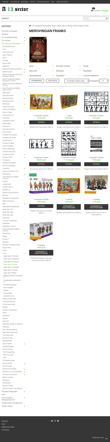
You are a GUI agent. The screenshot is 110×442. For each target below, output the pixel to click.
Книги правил (8, 287)
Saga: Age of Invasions (11, 261)
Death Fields (7, 123)
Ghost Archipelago (9, 165)
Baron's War (7, 63)
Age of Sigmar (7, 55)
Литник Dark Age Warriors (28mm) (96, 127)
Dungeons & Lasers (9, 137)
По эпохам (6, 40)
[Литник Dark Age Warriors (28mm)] (96, 102)
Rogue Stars (7, 247)
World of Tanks (8, 386)
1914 (4, 49)
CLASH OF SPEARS (9, 109)
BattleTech (6, 66)
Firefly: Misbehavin (9, 149)
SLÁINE (5, 307)
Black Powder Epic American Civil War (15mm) (12, 75)
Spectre (5, 318)
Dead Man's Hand (8, 121)
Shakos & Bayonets (9, 299)
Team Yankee (7, 343)
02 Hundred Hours (9, 46)
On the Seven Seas (9, 304)
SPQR (5, 313)
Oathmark (6, 218)
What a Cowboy (8, 377)
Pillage (5, 236)
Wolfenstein (7, 383)
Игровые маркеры (9, 285)
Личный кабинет (43, 2)
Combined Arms (8, 115)
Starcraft (6, 321)
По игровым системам (11, 44)
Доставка (24, 2)
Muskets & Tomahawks (11, 198)
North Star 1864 (8, 212)
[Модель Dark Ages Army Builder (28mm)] (41, 185)
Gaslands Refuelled (9, 163)
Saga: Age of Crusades (11, 267)
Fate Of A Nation (8, 146)
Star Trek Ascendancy (10, 329)
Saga (4, 253)
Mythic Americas (8, 201)
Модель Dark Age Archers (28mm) (68, 127)
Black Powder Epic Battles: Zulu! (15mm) (11, 89)
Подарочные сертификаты (12, 403)
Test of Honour (8, 349)
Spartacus (6, 315)
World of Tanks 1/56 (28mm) (12, 388)
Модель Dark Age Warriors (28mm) (69, 212)
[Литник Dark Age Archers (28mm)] (41, 144)
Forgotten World (8, 154)
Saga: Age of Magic (10, 273)
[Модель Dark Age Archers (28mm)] (69, 102)
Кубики (5, 290)
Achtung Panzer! (8, 52)
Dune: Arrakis (7, 132)
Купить (41, 122)
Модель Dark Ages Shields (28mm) (96, 169)
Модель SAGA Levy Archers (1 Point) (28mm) (96, 214)
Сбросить (52, 81)
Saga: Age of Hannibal (10, 256)
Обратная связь (62, 2)
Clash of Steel (7, 112)
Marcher (5, 195)
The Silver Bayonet (9, 301)
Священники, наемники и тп (12, 281)
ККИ (3, 395)
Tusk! (4, 357)
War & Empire (7, 366)
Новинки (5, 34)
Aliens (5, 58)
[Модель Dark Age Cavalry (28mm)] (41, 102)
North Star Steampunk (10, 332)
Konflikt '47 (6, 190)
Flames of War (8, 157)
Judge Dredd (7, 184)
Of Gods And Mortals (10, 220)
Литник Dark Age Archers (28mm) (41, 169)
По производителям (9, 37)
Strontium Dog (7, 338)
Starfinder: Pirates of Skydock (13, 324)
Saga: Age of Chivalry (10, 270)
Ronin (5, 250)
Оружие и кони (8, 296)
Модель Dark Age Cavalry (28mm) (41, 127)
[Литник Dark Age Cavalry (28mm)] (69, 144)
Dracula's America (9, 129)
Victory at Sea (7, 363)
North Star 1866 (8, 215)
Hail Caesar (6, 174)
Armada (5, 60)
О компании (14, 2)
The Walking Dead (9, 360)
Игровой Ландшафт (9, 391)
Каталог (5, 2)
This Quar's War (8, 335)
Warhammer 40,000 (9, 369)
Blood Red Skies (8, 101)
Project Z (6, 239)
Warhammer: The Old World (12, 372)
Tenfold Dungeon (8, 346)
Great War (6, 168)
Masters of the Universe (10, 192)
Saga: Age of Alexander (11, 259)
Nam (4, 204)
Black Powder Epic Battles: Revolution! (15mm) (11, 80)
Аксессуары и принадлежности (8, 399)
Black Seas (6, 93)
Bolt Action (6, 104)
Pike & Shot (6, 233)
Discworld (6, 126)
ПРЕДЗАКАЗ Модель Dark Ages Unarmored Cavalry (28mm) (41, 259)
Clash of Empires (8, 107)
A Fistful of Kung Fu (9, 151)
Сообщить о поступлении (68, 207)
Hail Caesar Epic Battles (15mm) (10, 177)
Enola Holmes (7, 140)
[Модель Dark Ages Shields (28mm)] (96, 144)
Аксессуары (7, 293)
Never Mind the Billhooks (11, 206)
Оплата (32, 2)
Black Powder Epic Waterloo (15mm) (12, 84)
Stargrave (6, 327)
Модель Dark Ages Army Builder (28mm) (41, 212)
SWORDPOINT (7, 341)
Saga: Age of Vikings (10, 264)
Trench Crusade (8, 355)
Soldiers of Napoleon (10, 310)
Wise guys (6, 380)
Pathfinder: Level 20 (9, 226)
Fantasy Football (8, 143)
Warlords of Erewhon (10, 374)
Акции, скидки (7, 406)
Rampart (5, 242)
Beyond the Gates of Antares (12, 69)
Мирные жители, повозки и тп (12, 276)
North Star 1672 (8, 209)
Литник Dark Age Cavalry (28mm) (68, 169)
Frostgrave (6, 160)
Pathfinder (6, 223)
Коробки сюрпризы (9, 31)
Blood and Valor (8, 98)
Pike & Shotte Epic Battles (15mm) (11, 230)
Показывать (94, 81)
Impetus (5, 181)
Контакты (5, 430)
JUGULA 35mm (8, 187)
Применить (36, 81)
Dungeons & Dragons (10, 135)
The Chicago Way (9, 352)
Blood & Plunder (8, 95)
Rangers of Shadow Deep (11, 245)
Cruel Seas (6, 118)
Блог (53, 2)
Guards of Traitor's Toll (10, 171)
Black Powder (7, 72)
